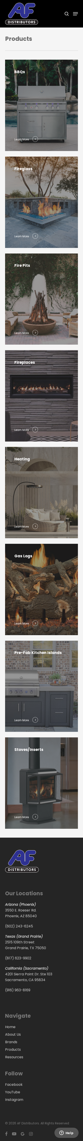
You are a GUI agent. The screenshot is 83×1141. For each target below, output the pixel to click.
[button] (75, 14)
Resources (14, 1057)
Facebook (14, 1084)
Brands (11, 1042)
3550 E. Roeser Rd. (20, 910)
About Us (13, 1034)
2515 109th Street (20, 942)
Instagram (14, 1099)
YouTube (12, 1092)
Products (13, 1049)
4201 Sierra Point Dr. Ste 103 (28, 974)
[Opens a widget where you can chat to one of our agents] (66, 1133)
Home (10, 1026)
